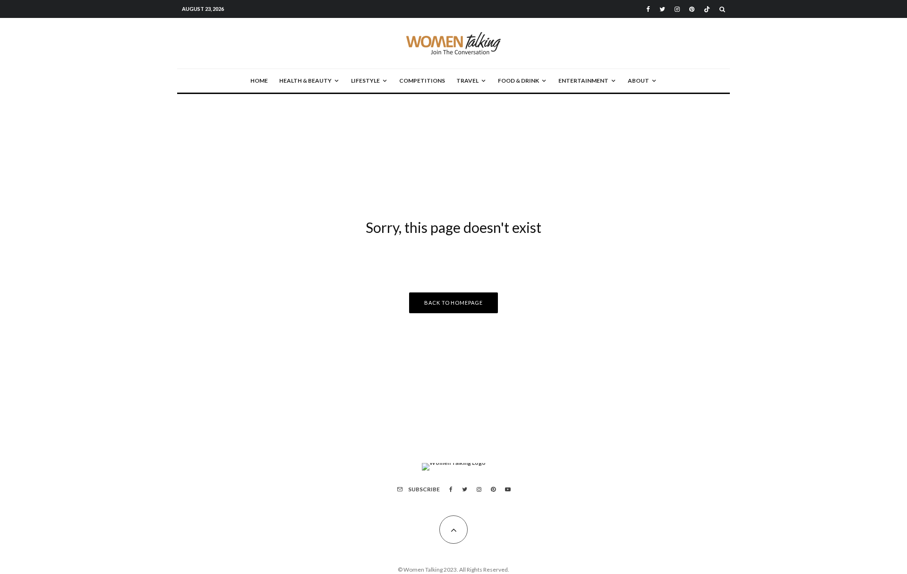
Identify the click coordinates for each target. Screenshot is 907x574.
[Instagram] (677, 9)
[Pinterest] (692, 9)
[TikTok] (707, 9)
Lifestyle (365, 80)
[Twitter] (662, 9)
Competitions (422, 80)
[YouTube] (507, 489)
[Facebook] (648, 9)
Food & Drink (518, 80)
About (638, 80)
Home (259, 80)
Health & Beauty (305, 80)
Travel (467, 80)
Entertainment (583, 80)
